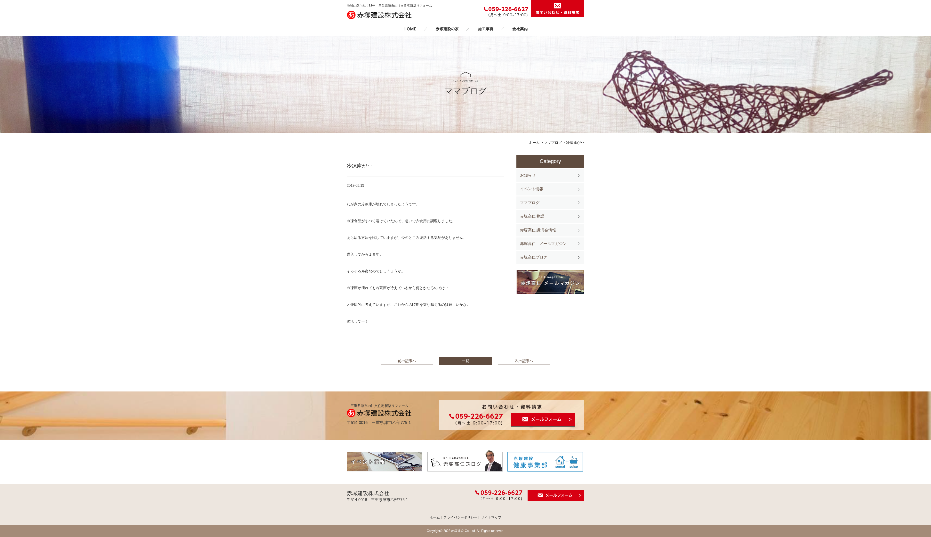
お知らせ (528, 175)
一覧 (465, 361)
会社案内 (520, 29)
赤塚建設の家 (447, 29)
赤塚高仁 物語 (532, 216)
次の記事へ (524, 361)
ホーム (410, 29)
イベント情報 (531, 189)
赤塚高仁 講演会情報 (538, 230)
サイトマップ (491, 517)
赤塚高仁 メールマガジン (543, 244)
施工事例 (486, 29)
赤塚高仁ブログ (533, 257)
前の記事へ (407, 361)
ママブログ (529, 203)
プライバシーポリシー (460, 517)
